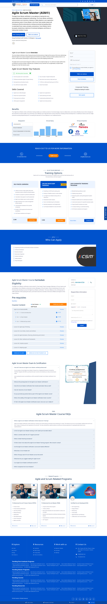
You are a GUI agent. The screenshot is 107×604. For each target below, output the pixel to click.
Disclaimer (36, 548)
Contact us (89, 220)
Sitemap (57, 552)
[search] (42, 4)
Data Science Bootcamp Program (53, 588)
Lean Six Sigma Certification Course (38, 589)
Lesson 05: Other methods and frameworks (39, 339)
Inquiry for (73, 307)
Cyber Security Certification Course (37, 588)
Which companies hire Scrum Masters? (24, 466)
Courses (15, 550)
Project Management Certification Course (20, 588)
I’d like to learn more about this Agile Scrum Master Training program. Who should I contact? (37, 442)
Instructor (58, 550)
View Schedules (82, 79)
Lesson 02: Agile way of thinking (39, 327)
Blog (14, 552)
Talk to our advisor (82, 74)
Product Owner (16, 134)
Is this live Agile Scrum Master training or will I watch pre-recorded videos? (33, 430)
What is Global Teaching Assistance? (23, 438)
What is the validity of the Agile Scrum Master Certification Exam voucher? (32, 398)
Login (91, 4)
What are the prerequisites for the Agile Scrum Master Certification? (31, 382)
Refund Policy (37, 550)
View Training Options (18, 34)
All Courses (35, 4)
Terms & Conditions (38, 554)
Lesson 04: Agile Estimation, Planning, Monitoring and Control (39, 335)
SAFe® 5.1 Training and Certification (80, 503)
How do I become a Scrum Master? (23, 390)
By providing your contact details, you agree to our (82, 68)
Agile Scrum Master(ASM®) (39, 309)
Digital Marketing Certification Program (21, 589)
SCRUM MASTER (17, 124)
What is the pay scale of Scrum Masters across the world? (28, 454)
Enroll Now (32, 220)
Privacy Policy (77, 68)
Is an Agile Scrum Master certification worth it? (26, 462)
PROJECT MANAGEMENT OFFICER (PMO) (21, 131)
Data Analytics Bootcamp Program (68, 588)
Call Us (72, 602)
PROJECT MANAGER (17, 127)
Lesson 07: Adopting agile (39, 347)
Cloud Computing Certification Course (67, 589)
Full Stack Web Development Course (31, 591)
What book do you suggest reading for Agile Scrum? (27, 458)
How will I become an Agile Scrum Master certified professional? (30, 367)
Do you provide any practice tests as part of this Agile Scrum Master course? (33, 394)
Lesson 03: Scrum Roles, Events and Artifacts (39, 331)
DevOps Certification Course (52, 589)
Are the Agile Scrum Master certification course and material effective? (31, 446)
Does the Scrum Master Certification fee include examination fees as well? (32, 386)
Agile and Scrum (18, 10)
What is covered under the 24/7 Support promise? (26, 434)
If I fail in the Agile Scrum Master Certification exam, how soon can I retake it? (33, 402)
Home (13, 10)
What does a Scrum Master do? (22, 450)
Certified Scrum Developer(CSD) (50, 503)
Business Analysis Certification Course (85, 588)
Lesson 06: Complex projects (39, 343)
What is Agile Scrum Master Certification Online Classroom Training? (31, 420)
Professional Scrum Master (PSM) (21, 503)
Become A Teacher (59, 548)
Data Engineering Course (82, 589)
